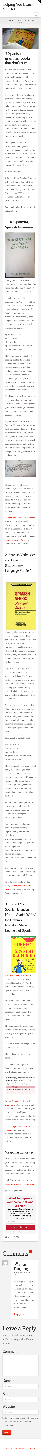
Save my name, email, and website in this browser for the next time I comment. (21, 1422)
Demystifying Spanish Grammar (19, 517)
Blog (9, 1447)
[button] (36, 15)
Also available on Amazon (16, 975)
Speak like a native (19, 1447)
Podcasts (30, 1447)
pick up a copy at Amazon (16, 540)
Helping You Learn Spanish (17, 6)
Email (8, 1393)
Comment (11, 1351)
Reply (17, 1314)
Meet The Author (21, 1448)
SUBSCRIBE (32, 1448)
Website (8, 1406)
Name (8, 1381)
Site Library (9, 1448)
